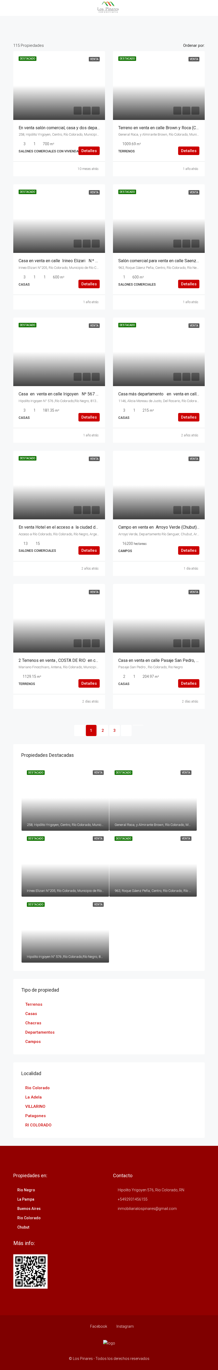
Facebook (98, 1326)
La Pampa (25, 1199)
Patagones (35, 1115)
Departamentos (39, 1032)
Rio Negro (26, 1190)
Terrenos (33, 1004)
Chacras (33, 1023)
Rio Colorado (37, 1087)
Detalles (89, 150)
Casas (31, 1013)
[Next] (126, 730)
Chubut (23, 1227)
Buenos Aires (29, 1208)
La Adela (33, 1097)
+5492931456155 (133, 1199)
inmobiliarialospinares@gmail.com (147, 1208)
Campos (33, 1041)
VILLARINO (35, 1106)
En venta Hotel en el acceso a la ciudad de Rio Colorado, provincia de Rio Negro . (94, 527)
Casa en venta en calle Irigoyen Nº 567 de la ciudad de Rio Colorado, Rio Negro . (95, 393)
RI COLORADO (38, 1125)
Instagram (125, 1326)
